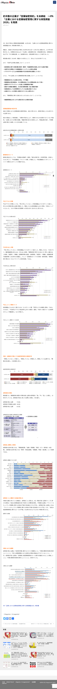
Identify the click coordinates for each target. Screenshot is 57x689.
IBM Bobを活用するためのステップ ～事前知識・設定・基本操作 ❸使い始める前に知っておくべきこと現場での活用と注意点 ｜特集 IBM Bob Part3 (19, 635)
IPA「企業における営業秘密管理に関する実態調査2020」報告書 (21, 606)
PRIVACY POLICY (10, 682)
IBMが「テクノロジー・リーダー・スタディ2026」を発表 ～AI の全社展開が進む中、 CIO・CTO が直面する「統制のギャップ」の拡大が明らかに (45, 634)
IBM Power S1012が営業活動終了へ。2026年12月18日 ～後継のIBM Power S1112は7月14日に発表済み (45, 663)
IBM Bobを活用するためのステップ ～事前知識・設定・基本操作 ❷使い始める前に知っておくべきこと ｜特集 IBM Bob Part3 (45, 654)
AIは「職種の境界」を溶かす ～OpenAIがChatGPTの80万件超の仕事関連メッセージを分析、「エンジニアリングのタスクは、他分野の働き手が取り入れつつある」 (19, 655)
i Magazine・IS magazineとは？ (23, 682)
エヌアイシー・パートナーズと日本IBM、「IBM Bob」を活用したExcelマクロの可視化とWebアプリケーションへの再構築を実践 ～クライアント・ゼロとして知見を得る (19, 645)
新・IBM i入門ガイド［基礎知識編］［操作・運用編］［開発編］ (45, 643)
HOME (3, 682)
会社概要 (34, 682)
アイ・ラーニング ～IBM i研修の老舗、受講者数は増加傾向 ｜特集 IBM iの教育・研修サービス (19, 663)
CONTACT (4, 683)
